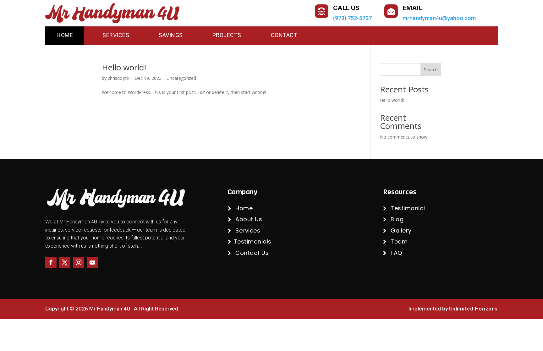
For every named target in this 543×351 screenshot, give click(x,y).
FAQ (396, 253)
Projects (226, 35)
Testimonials (253, 241)
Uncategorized (181, 78)
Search (431, 70)
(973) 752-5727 (352, 18)
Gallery (401, 230)
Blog (397, 219)
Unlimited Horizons (473, 308)
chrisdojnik (118, 78)
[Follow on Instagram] (78, 262)
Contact (284, 35)
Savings (171, 35)
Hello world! (124, 67)
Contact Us (252, 253)
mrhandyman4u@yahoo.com (439, 18)
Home (65, 35)
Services (115, 35)
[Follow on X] (64, 262)
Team (399, 241)
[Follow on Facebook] (51, 262)
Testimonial (408, 208)
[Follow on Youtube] (92, 262)
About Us (248, 219)
